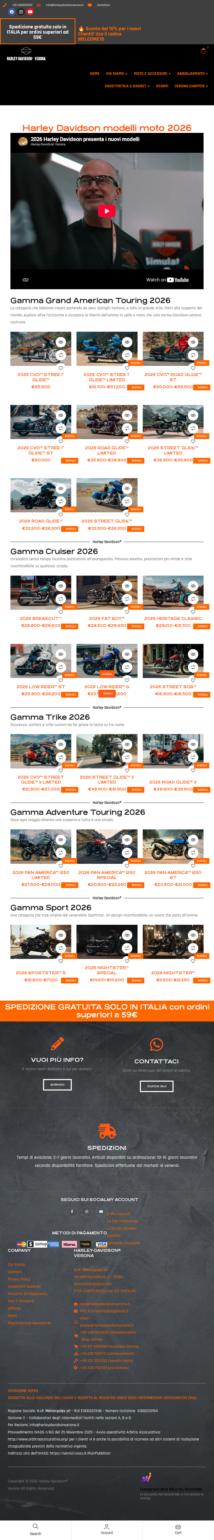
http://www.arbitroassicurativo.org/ (38, 1439)
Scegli (136, 362)
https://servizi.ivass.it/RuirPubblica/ (80, 1453)
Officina (14, 1308)
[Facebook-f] (72, 1211)
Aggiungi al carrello (41, 361)
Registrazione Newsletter (29, 1323)
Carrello (113, 1236)
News (12, 1316)
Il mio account (118, 1214)
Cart (178, 1533)
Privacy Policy (19, 1279)
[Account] (106, 1526)
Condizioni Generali (24, 1286)
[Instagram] (21, 12)
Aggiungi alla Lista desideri (61, 368)
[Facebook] (12, 12)
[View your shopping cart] (203, 50)
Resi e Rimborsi (21, 1301)
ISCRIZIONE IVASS (23, 1391)
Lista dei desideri (122, 1228)
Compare (61, 355)
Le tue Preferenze (122, 1221)
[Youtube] (30, 12)
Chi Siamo (16, 1264)
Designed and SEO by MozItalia (171, 1489)
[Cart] (178, 1526)
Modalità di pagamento (27, 1294)
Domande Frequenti (123, 1243)
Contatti (15, 1272)
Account (107, 1533)
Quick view (61, 342)
